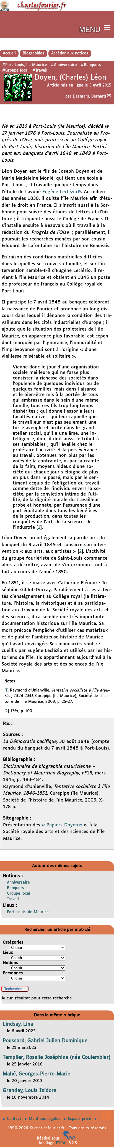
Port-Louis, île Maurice (28, 912)
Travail (13, 899)
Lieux (8, 952)
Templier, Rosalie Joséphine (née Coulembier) (56, 1057)
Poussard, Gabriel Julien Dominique (45, 1040)
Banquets (15, 888)
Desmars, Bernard (89, 96)
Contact (15, 1119)
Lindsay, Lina (18, 1024)
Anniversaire (18, 882)
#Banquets (91, 65)
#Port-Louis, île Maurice (24, 65)
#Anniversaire (64, 65)
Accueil (9, 53)
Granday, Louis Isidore (29, 1090)
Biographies (33, 53)
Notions (10, 963)
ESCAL (61, 1143)
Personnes (13, 973)
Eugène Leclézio (59, 192)
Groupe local (18, 893)
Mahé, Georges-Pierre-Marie (36, 1074)
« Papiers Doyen (60, 825)
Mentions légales (45, 1119)
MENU (89, 29)
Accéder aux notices (69, 53)
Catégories (13, 942)
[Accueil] (57, 10)
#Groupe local (15, 70)
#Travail (39, 70)
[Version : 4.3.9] (69, 1138)
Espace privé (80, 1119)
